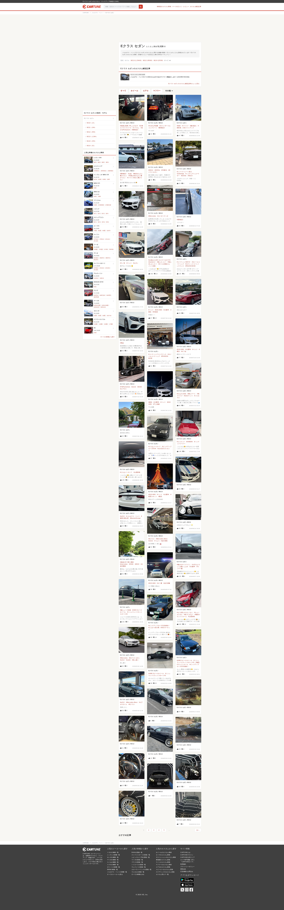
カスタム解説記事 (195, 6)
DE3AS (96, 258)
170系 (111, 324)
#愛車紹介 (135, 130)
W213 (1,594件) (136, 60)
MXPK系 (96, 297)
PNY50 (111, 249)
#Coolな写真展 (153, 126)
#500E (131, 564)
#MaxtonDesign (135, 518)
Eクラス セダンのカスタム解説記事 (135, 68)
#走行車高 (164, 541)
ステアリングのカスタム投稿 (165, 872)
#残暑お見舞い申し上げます (129, 126)
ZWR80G (110, 170)
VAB (95, 188)
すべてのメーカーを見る (115, 874)
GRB (104, 179)
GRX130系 (105, 305)
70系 (95, 230)
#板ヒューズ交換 (125, 610)
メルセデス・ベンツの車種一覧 (117, 872)
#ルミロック (181, 441)
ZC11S (107, 239)
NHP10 (96, 295)
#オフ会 (183, 351)
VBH (99, 196)
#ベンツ (129, 263)
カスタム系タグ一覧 (162, 874)
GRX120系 (97, 305)
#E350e (157, 170)
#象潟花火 (193, 126)
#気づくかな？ (188, 614)
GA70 (108, 230)
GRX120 (96, 307)
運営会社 (183, 869)
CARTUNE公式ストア (187, 857)
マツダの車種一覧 (112, 860)
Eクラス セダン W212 (155, 123)
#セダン (135, 263)
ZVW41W (108, 205)
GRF (108, 179)
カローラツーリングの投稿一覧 (141, 869)
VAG (95, 196)
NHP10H (102, 295)
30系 (104, 315)
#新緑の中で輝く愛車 (127, 562)
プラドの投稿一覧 (137, 862)
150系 (106, 324)
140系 (101, 324)
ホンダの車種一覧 (112, 857)
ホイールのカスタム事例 (164, 852)
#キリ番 (159, 583)
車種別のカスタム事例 (164, 6)
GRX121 (103, 307)
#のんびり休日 (181, 394)
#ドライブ (185, 126)
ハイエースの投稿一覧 (139, 864)
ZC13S (96, 241)
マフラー (157, 91)
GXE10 (96, 278)
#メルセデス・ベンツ (133, 516)
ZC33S (96, 269)
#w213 (133, 387)
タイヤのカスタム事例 (163, 855)
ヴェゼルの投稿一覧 (138, 872)
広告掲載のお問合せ (186, 871)
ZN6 (95, 332)
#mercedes (124, 564)
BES (107, 162)
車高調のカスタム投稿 (163, 860)
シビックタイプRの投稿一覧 (141, 857)
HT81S (102, 239)
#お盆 (130, 173)
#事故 (122, 343)
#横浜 (150, 402)
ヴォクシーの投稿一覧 (139, 867)
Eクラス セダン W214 (155, 167)
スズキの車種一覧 (112, 864)
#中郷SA (164, 170)
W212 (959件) (147, 60)
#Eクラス (151, 539)
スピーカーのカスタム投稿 (164, 869)
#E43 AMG (158, 310)
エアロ (146, 91)
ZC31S (102, 268)
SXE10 (102, 278)
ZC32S (107, 268)
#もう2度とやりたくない (185, 612)
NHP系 (108, 295)
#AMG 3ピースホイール (184, 660)
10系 (95, 315)
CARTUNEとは (185, 852)
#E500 (137, 564)
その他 (169, 90)
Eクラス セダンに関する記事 (138, 74)
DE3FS (102, 258)
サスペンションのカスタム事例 (166, 857)
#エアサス (123, 389)
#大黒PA (166, 310)
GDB (99, 179)
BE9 (99, 162)
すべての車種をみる (138, 874)
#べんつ (157, 541)
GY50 (106, 249)
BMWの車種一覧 (112, 869)
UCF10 (109, 315)
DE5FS (108, 258)
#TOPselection (125, 387)
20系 (99, 315)
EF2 (99, 213)
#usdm (128, 660)
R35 (95, 286)
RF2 (99, 222)
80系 (99, 230)
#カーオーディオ (162, 216)
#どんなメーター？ (154, 446)
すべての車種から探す (108, 337)
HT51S (96, 239)
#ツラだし (136, 128)
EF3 (103, 213)
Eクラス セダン (182, 123)
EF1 (95, 213)
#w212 (150, 541)
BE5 (95, 162)
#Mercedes (152, 216)
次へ (197, 830)
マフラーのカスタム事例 (164, 864)
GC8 (95, 179)
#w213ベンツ (188, 396)
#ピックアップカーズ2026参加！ (159, 625)
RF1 (95, 222)
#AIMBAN (189, 441)
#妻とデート (192, 394)
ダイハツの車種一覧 (113, 867)
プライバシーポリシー (187, 866)
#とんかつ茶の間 (153, 627)
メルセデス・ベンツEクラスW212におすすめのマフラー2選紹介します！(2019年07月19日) (159, 77)
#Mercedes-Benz (162, 539)
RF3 (103, 222)
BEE (103, 162)
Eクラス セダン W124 (127, 559)
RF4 (107, 222)
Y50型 (96, 249)
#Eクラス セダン (134, 658)
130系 (95, 324)
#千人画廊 (156, 404)
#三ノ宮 (122, 263)
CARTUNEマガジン (186, 855)
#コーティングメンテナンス (157, 354)
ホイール (134, 91)
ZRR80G (96, 170)
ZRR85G (103, 170)
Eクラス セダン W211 (184, 522)
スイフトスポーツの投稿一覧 (141, 855)
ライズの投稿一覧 (137, 860)
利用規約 (183, 864)
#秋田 (178, 126)
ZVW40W (101, 205)
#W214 (150, 170)
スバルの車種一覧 (112, 862)
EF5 (107, 213)
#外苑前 (155, 312)
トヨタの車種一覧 (112, 852)
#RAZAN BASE (190, 266)
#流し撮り (135, 660)
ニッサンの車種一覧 (113, 855)
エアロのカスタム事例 (163, 867)
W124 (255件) (158, 60)
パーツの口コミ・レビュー (180, 6)
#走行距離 (167, 583)
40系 (95, 205)
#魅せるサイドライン (183, 564)
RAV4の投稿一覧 (137, 852)
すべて (167, 60)
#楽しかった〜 (161, 262)
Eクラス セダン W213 (127, 123)
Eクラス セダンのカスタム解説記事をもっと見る (183, 83)
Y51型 (101, 249)
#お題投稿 (137, 472)
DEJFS (96, 259)
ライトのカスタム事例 (163, 862)
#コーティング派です (183, 262)
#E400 (139, 387)
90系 (104, 230)
